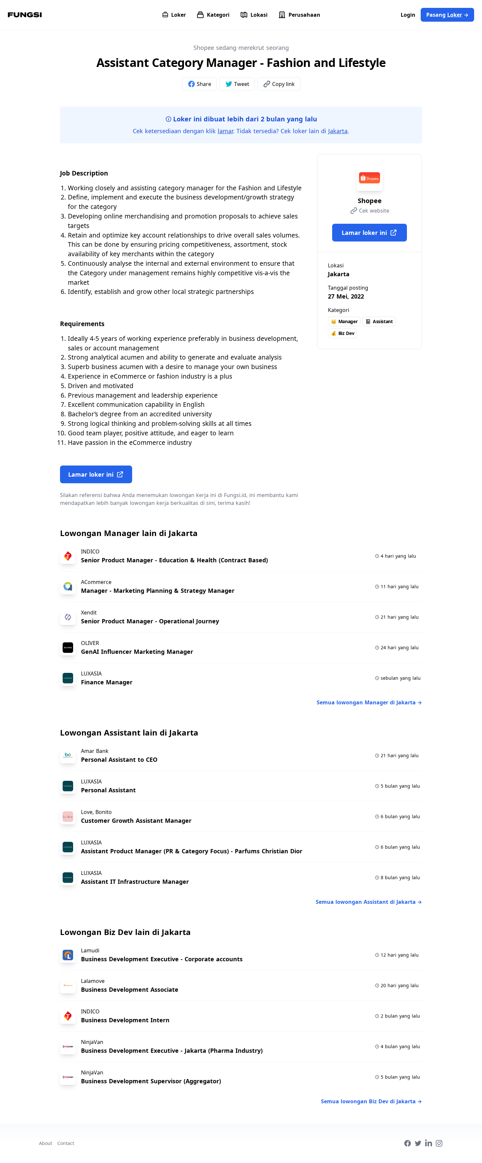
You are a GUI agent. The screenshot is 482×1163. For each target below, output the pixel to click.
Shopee (370, 200)
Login (408, 14)
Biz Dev (342, 333)
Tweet (241, 84)
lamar (225, 131)
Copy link (283, 84)
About (45, 1143)
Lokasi (259, 14)
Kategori (218, 14)
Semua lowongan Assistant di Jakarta (369, 901)
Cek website (374, 210)
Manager (344, 321)
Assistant (379, 321)
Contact (65, 1143)
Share (204, 84)
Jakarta (338, 131)
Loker (178, 14)
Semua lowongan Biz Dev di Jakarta (371, 1101)
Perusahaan (304, 14)
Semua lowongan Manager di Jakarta (369, 702)
